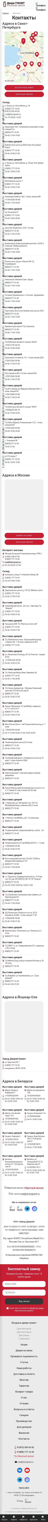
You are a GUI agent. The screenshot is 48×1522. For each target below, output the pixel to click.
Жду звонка (24, 1301)
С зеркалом (24, 1338)
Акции (24, 1344)
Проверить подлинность (24, 1356)
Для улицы (24, 1335)
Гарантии (24, 1385)
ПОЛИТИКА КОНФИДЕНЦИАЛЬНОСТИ (24, 1508)
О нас (24, 1397)
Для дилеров (24, 1427)
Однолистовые (24, 1328)
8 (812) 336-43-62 (25, 1447)
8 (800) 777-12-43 (25, 1452)
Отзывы (24, 1403)
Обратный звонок (24, 94)
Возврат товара (24, 1391)
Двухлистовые (24, 1332)
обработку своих (36, 1308)
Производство (24, 1421)
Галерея (24, 1415)
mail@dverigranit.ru (13, 562)
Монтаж (24, 1380)
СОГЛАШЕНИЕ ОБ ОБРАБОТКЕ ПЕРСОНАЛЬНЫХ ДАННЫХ (24, 1512)
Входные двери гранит (24, 1322)
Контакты (24, 1438)
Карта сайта (24, 1488)
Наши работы (24, 1368)
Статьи (24, 1362)
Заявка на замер (24, 535)
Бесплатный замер (24, 88)
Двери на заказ (24, 1350)
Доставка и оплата (24, 1374)
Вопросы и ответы (24, 1409)
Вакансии (24, 1433)
